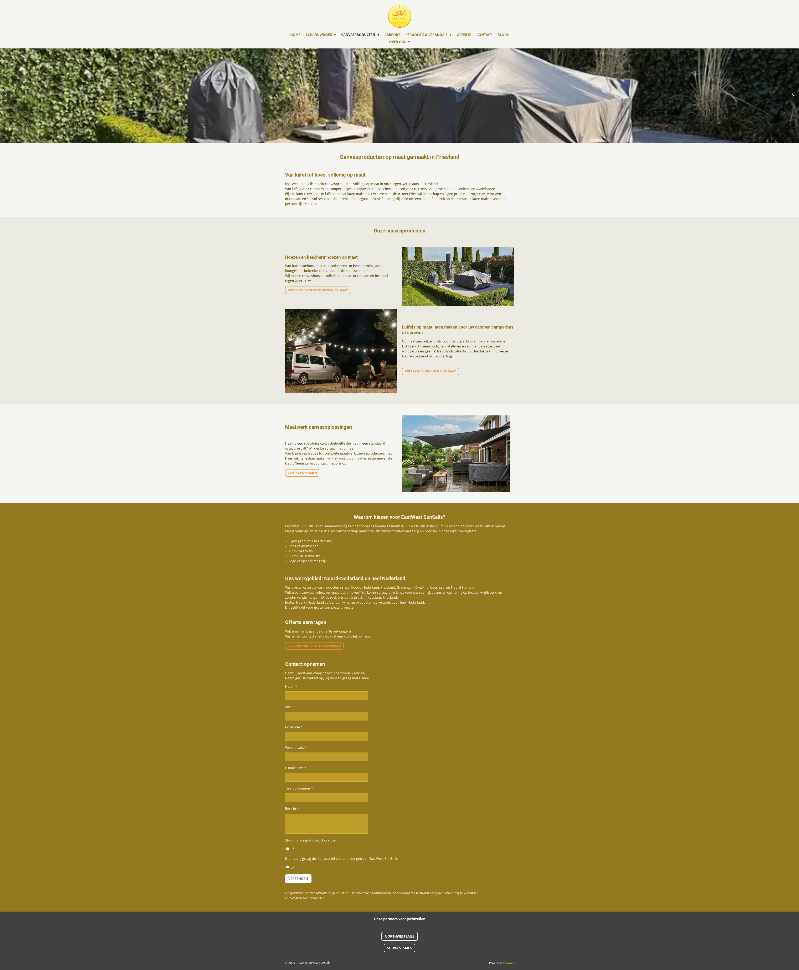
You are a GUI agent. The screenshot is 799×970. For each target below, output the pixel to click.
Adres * (291, 706)
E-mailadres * (295, 768)
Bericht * (292, 808)
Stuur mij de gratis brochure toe (310, 840)
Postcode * (294, 727)
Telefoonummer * (299, 788)
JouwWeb (508, 962)
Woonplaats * (296, 747)
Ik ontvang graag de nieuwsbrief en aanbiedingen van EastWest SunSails (341, 858)
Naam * (291, 686)
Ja (293, 848)
